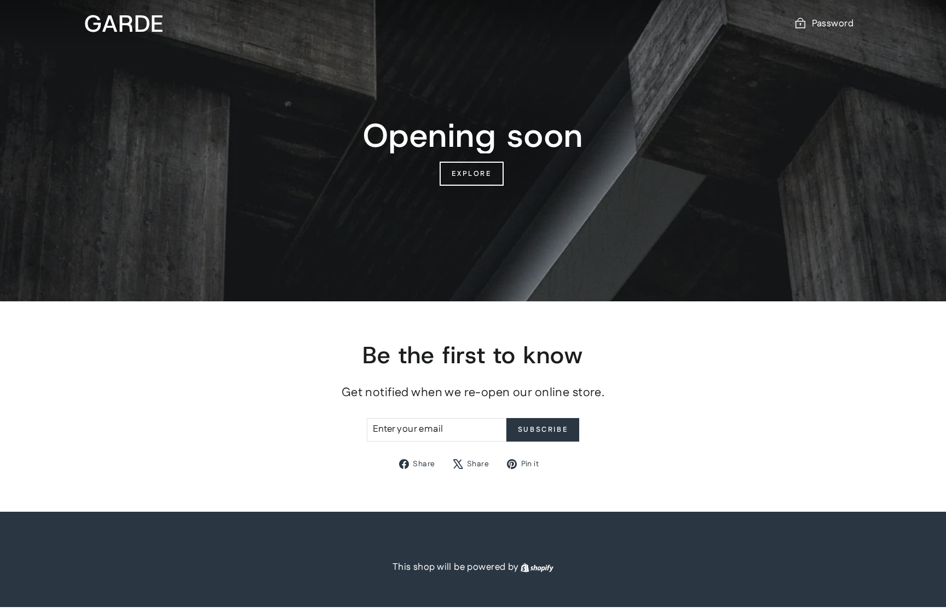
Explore (471, 174)
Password (832, 23)
